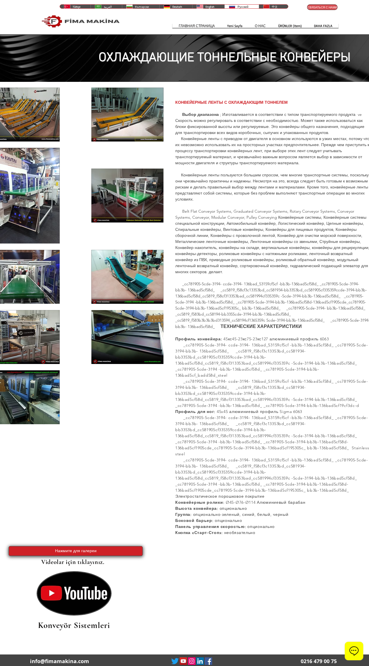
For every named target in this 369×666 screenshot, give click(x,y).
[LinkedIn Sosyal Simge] (200, 661)
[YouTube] (183, 661)
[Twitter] (175, 661)
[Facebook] (208, 661)
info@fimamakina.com (59, 661)
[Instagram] (191, 661)
